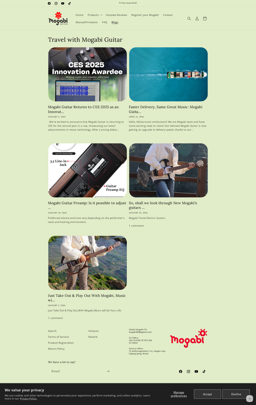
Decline (236, 394)
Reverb (92, 337)
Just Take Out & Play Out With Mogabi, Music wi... (87, 297)
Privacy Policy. (28, 398)
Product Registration (61, 342)
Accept (207, 394)
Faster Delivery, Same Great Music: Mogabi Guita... (166, 109)
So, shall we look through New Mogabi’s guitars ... (163, 205)
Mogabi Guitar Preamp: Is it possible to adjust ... (87, 205)
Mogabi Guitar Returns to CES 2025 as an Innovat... (83, 109)
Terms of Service (58, 337)
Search (52, 331)
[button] (95, 15)
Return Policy (56, 348)
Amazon (93, 331)
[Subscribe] (108, 371)
